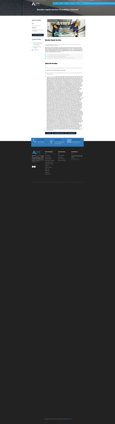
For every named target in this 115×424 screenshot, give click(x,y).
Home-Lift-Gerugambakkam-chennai (67, 400)
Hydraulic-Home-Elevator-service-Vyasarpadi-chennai (54, 225)
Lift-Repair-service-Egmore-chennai (71, 295)
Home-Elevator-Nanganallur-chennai (44, 410)
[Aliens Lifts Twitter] (35, 167)
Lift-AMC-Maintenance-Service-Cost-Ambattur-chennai (59, 320)
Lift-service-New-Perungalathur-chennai (58, 271)
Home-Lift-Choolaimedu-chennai (57, 398)
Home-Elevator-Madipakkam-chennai (78, 408)
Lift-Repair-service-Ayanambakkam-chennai (69, 290)
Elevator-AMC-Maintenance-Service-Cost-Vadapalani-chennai (59, 359)
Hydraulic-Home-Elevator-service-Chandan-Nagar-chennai (63, 193)
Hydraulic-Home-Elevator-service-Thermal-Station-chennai (70, 223)
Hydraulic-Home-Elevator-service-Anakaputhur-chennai (47, 188)
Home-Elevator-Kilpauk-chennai (74, 406)
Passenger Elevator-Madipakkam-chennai (73, 381)
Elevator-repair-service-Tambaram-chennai (42, 256)
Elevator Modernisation (61, 160)
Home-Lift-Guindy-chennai (69, 401)
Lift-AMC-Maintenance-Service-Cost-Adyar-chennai (52, 318)
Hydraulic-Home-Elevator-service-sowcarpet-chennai (65, 221)
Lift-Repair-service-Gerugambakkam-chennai (60, 297)
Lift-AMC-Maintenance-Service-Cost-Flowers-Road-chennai (46, 333)
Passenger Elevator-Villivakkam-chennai (46, 391)
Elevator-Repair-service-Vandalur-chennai (74, 315)
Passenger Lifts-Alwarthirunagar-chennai (49, 364)
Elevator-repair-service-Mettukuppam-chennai (54, 236)
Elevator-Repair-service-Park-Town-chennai (46, 311)
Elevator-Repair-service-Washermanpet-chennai (48, 317)
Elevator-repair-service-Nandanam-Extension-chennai (62, 240)
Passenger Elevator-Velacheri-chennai (72, 390)
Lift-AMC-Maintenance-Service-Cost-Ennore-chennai (43, 332)
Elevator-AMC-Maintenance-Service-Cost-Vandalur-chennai (49, 360)
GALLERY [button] (75, 3)
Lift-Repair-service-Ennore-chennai (45, 296)
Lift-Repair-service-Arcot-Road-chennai (57, 289)
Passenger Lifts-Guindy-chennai (77, 374)
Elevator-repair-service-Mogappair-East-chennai (72, 237)
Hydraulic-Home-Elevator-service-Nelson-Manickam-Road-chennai (52, 206)
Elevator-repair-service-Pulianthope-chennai (63, 248)
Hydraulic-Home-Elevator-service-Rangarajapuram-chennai (62, 217)
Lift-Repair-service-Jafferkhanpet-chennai (64, 300)
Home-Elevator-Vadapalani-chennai (63, 415)
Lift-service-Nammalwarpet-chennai (38, 269)
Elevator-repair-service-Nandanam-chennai (47, 240)
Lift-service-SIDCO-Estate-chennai (40, 282)
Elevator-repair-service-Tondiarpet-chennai (54, 258)
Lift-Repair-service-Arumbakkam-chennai (69, 289)
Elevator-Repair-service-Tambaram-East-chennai (75, 313)
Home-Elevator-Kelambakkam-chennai (53, 406)
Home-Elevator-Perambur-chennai (60, 412)
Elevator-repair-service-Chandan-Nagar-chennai (71, 226)
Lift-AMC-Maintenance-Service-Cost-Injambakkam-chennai (65, 337)
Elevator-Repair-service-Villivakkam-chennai (65, 316)
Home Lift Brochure (71, 133)
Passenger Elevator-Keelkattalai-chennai (69, 378)
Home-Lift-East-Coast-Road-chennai (38, 399)
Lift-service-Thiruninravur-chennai (75, 283)
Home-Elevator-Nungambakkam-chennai (56, 410)
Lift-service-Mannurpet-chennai (37, 266)
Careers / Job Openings (72, 0)
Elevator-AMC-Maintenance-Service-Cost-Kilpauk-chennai (68, 343)
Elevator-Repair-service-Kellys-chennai (60, 303)
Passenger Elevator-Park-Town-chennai (48, 385)
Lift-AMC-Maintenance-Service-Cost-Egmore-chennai (58, 331)
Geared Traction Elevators (49, 162)
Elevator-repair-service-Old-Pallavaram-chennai (70, 242)
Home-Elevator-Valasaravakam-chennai (75, 415)
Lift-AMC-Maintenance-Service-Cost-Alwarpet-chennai (73, 319)
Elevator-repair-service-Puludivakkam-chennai (40, 249)
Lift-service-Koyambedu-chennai (48, 263)
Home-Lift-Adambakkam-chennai (49, 392)
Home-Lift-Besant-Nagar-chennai (67, 396)
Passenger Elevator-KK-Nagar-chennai (68, 379)
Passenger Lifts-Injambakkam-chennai (39, 376)
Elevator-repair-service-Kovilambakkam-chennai (42, 231)
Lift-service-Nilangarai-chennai (70, 271)
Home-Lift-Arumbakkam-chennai (44, 395)
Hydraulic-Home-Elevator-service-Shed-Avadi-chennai (46, 220)
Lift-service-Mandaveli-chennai (56, 265)
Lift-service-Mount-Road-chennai (67, 268)
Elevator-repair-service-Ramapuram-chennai (40, 251)
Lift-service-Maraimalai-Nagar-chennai (49, 266)
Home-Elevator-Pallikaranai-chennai (74, 411)
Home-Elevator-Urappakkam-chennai (52, 415)
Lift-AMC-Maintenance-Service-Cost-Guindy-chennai (75, 335)
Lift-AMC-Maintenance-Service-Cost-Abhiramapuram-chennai (65, 317)
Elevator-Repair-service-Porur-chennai (48, 313)
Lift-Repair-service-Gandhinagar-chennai (46, 297)
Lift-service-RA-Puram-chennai (77, 279)
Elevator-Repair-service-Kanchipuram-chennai (71, 301)
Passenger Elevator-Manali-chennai (47, 382)
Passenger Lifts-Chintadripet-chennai (54, 369)
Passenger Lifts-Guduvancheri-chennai (66, 374)
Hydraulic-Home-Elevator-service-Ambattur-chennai (62, 187)
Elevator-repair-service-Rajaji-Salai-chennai (48, 250)
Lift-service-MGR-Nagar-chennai (45, 267)
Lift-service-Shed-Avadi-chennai (58, 281)
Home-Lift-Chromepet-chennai (67, 398)
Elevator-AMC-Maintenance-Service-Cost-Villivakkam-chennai (55, 361)
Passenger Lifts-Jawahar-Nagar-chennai (76, 376)
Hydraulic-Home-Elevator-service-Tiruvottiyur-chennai (55, 224)
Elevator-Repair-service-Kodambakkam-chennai (65, 304)
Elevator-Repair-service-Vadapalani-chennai (46, 315)
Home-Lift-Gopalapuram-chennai (78, 400)
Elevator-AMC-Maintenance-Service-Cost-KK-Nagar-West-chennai (57, 344)
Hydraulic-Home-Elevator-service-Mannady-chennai (52, 201)
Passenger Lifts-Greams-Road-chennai (53, 374)
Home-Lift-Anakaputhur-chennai (45, 394)
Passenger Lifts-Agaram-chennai (55, 363)
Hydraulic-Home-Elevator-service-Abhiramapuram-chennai (42, 184)
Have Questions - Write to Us (59, 133)
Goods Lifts (47, 165)
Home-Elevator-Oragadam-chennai (42, 411)
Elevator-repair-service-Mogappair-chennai (58, 237)
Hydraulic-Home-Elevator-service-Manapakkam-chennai (49, 200)
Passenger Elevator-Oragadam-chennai (51, 384)
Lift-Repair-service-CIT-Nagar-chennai (47, 295)
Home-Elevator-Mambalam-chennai (38, 409)
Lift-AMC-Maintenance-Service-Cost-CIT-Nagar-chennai (74, 330)
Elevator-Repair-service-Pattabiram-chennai (61, 313)
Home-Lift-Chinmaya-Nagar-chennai (67, 397)
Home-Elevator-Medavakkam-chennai (71, 409)
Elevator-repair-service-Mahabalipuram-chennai (73, 233)
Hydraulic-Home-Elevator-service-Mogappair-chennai (73, 203)
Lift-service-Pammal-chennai (76, 273)
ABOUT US (58, 3)
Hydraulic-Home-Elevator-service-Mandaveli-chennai (66, 200)
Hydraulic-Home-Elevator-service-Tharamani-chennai (52, 223)
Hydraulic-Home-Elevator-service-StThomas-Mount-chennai (50, 222)
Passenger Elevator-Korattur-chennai (48, 381)
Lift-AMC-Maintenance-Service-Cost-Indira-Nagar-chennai (47, 337)
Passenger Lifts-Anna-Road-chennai (69, 365)
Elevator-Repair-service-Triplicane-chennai (69, 314)
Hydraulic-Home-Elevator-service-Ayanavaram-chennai (41, 192)
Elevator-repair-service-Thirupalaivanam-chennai (47, 257)
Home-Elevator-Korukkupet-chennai (66, 408)
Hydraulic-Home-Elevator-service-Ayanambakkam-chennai (54, 191)
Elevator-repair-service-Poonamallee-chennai (69, 247)
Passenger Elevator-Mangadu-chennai (59, 382)
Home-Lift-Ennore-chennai (68, 399)
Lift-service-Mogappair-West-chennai (46, 268)
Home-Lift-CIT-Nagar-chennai (77, 398)
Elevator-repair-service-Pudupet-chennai (49, 248)
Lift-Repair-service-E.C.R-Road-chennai (59, 295)
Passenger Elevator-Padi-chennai (75, 384)
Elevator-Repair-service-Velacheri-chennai (39, 316)
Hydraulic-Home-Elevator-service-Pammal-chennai (59, 210)
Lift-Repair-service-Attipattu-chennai (45, 290)
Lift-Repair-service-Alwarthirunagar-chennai (58, 287)
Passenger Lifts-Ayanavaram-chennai (61, 367)
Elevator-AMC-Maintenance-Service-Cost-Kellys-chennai (50, 343)
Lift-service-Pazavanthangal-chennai (55, 274)
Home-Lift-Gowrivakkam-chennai (38, 401)
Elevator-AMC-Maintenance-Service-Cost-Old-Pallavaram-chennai (51, 350)
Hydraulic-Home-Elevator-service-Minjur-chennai (40, 203)
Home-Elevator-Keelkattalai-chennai (41, 406)
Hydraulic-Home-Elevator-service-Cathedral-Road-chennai (44, 193)
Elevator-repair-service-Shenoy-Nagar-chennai (42, 254)
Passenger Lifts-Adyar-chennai (44, 363)
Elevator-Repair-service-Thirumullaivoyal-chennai (40, 314)
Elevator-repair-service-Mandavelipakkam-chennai (65, 234)
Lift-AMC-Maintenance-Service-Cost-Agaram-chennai (68, 318)
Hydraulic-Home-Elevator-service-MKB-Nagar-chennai (56, 203)
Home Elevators (47, 155)
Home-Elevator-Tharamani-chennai (53, 414)
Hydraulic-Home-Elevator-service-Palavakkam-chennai (73, 209)
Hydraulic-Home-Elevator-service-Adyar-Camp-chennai (61, 185)
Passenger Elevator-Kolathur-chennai (72, 380)
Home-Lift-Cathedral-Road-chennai (38, 397)
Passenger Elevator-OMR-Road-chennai (39, 384)
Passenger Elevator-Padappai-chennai (64, 384)
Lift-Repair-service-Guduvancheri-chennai (61, 298)
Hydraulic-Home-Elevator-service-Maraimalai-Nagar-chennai (69, 201)
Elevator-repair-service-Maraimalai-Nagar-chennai (60, 235)
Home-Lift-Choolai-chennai (47, 398)
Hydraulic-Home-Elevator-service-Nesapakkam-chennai (41, 207)
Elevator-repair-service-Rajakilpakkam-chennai (62, 250)
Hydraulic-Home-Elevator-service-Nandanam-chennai (62, 205)
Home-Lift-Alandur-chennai (76, 392)
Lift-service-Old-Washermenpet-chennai (46, 273)
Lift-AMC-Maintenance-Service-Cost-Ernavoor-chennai (60, 332)
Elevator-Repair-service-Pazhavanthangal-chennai (60, 311)
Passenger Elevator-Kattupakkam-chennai (56, 378)
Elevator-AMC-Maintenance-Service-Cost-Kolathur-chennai (69, 345)
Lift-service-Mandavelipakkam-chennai (67, 265)
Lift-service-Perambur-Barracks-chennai (67, 274)
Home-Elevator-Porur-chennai (67, 413)
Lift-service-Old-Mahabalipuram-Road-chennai (59, 272)
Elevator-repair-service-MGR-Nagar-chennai (68, 236)
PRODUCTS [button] (63, 3)
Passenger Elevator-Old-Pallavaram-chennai (76, 383)
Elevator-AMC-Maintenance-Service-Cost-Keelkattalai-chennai (62, 342)
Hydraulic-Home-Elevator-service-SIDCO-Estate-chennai (48, 221)
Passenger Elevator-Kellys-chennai (45, 379)
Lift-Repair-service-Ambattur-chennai (71, 287)
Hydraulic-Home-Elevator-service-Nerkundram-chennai (72, 206)
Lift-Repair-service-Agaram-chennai (60, 286)
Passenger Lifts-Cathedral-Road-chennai (58, 368)
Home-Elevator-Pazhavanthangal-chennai (48, 412)
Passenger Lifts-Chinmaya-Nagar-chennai (41, 369)
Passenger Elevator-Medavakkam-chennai (71, 382)
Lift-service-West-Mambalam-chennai (51, 285)
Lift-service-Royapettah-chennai (46, 280)
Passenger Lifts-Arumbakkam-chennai (54, 366)
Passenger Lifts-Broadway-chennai (46, 368)
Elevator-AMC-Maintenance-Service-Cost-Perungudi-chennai (73, 353)
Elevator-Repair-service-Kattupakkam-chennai (65, 302)
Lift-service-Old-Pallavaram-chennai (72, 272)
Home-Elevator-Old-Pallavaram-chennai (69, 410)
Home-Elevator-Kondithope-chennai (44, 408)
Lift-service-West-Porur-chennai (62, 285)
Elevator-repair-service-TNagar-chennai (41, 258)
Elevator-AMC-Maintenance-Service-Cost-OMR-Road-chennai (71, 350)
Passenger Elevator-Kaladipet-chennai (39, 377)
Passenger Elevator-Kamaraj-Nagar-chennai (51, 377)
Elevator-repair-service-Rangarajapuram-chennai (54, 251)
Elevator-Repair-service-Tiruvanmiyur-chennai (55, 314)
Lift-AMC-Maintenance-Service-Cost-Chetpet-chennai (48, 328)
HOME (54, 3)
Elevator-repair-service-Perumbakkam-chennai (40, 247)
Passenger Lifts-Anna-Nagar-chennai (58, 365)
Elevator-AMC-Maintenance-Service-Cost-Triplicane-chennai (70, 358)
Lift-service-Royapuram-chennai (56, 280)
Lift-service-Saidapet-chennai (65, 280)
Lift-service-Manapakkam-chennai (45, 265)
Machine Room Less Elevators (49, 160)
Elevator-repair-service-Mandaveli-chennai (50, 234)
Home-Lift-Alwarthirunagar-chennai (55, 393)
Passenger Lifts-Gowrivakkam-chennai (41, 374)
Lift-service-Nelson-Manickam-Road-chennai (73, 270)
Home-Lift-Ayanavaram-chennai (46, 396)
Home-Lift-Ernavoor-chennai (76, 399)
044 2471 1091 (42, 142)
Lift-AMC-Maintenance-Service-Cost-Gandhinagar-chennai (65, 333)
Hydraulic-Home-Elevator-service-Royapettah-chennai (62, 218)
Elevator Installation (61, 155)
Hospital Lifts (47, 170)
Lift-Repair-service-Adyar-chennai (50, 286)
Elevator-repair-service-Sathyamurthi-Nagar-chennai (50, 253)
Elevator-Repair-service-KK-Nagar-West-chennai (50, 304)
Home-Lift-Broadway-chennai (77, 396)
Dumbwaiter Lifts (48, 174)
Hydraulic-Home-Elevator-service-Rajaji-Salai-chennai (58, 216)
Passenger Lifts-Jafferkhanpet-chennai (64, 376)
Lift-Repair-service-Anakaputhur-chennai (58, 288)
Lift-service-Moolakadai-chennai (57, 268)
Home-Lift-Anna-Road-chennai (65, 394)
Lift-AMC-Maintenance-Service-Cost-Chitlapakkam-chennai (53, 329)
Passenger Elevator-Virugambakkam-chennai (60, 391)
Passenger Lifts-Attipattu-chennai (78, 366)
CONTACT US (81, 3)
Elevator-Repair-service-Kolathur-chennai (46, 305)
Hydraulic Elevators (48, 157)
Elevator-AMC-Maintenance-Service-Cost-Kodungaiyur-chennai (50, 345)
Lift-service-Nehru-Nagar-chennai (61, 270)
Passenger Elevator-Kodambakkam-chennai (46, 380)
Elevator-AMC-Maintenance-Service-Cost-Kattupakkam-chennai (43, 342)
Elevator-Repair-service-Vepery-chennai (52, 316)
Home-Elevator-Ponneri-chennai (44, 413)
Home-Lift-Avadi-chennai (73, 395)
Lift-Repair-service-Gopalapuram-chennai (73, 297)
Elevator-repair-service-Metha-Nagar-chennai (40, 236)
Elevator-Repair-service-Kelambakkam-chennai (46, 303)
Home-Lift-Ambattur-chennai (65, 393)
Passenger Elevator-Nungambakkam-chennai (61, 383)
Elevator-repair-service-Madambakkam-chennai (62, 232)
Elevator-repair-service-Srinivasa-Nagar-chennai (48, 255)
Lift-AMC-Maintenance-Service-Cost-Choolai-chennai (70, 329)
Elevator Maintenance (61, 158)
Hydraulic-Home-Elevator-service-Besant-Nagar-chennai (59, 192)
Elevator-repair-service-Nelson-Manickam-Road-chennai (58, 241)
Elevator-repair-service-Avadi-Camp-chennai (57, 226)
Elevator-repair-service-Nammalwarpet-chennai (46, 239)
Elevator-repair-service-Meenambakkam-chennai (75, 235)
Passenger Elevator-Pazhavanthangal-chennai (61, 385)
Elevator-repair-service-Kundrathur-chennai (71, 231)
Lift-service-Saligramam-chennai (75, 280)
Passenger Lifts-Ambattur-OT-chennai (73, 364)
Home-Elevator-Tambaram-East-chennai (41, 414)
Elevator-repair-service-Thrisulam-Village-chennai (63, 257)
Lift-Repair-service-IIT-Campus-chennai (63, 299)
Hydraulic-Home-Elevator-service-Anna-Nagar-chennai (65, 188)
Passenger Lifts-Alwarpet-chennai (38, 364)
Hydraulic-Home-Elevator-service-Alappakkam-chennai (60, 186)
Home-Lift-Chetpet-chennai (57, 397)
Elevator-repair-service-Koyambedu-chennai (57, 231)
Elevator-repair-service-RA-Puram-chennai (69, 251)
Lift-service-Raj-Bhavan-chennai (45, 279)
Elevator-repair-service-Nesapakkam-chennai (40, 242)
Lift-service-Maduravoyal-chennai (72, 264)
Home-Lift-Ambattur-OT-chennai (76, 393)
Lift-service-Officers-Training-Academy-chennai (44, 272)
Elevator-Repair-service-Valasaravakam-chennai (60, 315)
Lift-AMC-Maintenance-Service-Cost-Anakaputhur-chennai (63, 321)
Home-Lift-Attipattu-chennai (64, 395)
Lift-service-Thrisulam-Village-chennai (49, 284)
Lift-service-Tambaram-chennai (45, 283)
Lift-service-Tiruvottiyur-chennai (60, 284)
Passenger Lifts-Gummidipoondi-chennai (39, 375)
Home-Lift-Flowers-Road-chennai (45, 400)
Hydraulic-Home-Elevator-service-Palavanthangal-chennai (42, 210)
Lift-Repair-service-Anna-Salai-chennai (45, 289)
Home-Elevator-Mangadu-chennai (59, 409)
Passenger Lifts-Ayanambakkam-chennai (48, 367)
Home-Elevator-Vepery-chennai (59, 416)
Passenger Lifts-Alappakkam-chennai (76, 363)
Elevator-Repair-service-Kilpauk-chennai (72, 303)
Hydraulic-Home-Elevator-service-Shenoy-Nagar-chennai (64, 220)
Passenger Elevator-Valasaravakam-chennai (59, 390)
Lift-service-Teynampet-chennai (55, 283)
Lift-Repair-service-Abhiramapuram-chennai (74, 285)
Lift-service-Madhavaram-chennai (49, 264)
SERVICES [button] (69, 3)
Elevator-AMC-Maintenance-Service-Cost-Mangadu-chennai (51, 348)
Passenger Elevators (48, 158)
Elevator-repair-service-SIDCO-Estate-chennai (71, 254)
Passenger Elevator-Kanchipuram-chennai (65, 377)
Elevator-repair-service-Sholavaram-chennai (57, 254)
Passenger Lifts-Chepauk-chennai (70, 368)
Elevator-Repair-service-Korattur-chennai (73, 305)
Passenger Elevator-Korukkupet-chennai (60, 381)
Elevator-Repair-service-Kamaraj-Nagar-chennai (56, 301)
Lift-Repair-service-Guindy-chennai (74, 298)
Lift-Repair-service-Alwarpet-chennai (45, 287)
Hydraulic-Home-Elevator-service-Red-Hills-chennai (46, 218)
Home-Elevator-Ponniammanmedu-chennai (56, 413)
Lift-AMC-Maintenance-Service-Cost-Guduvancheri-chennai (57, 335)
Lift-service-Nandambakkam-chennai (64, 269)
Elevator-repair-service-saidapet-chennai (72, 252)
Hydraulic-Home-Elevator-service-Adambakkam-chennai (60, 184)
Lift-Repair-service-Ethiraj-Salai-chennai (69, 296)
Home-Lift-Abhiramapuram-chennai (38, 392)
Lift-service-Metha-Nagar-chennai (72, 266)
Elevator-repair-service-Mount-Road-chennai (66, 238)
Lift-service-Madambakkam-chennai (38, 264)
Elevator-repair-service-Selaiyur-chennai (64, 253)
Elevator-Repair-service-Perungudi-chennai (39, 312)
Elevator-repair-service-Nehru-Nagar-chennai (42, 241)
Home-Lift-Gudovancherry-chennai (59, 401)
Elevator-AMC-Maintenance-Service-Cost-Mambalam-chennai (64, 347)
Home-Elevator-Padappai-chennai (53, 411)
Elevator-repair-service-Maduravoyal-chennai (58, 233)
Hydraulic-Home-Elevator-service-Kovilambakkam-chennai (66, 195)
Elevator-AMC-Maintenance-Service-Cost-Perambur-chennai (54, 353)
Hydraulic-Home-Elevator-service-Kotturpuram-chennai (48, 195)
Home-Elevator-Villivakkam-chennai (69, 416)
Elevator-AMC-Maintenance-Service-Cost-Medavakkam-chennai (70, 348)
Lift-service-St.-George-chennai (72, 282)
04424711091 (78, 159)
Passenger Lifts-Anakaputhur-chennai (46, 365)
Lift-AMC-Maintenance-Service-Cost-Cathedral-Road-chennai (64, 327)
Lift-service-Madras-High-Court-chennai (61, 264)
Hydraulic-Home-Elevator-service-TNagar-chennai (72, 224)
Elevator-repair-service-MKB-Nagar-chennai (44, 237)
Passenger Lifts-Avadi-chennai (37, 367)
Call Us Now (49, 133)
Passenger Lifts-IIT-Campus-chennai (64, 375)
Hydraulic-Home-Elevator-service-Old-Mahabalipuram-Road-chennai (69, 208)
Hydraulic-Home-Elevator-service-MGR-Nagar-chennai (74, 202)
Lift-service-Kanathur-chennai (68, 263)
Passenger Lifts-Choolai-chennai (78, 369)
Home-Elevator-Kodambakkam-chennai (60, 407)
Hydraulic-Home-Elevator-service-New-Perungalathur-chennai (60, 207)
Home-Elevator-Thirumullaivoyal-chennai (65, 414)
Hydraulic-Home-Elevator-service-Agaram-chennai (43, 186)
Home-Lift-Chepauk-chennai (48, 397)
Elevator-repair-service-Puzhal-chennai (68, 249)
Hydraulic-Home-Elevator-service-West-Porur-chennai (41, 226)
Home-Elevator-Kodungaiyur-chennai (73, 407)
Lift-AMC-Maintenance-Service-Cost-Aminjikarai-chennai (45, 321)
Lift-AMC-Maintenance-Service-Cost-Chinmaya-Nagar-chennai (66, 328)
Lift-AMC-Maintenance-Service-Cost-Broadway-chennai (46, 327)
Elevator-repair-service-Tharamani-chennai (69, 256)
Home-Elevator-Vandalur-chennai (38, 416)
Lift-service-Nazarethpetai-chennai (50, 270)
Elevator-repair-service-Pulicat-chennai (76, 248)
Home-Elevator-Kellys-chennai (64, 406)
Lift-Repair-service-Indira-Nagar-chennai (75, 299)
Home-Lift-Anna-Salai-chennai (75, 394)
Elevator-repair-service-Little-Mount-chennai (48, 232)
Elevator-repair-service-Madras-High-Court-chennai (43, 233)
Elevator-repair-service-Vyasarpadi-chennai (68, 258)
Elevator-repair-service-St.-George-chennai (63, 255)
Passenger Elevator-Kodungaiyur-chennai (59, 380)
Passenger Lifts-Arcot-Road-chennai (42, 366)
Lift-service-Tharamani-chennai (65, 283)
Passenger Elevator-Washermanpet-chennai (75, 391)
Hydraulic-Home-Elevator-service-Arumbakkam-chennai (67, 189)
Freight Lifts (47, 172)
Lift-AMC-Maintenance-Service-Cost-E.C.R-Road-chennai (41, 331)
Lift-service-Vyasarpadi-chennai (40, 285)
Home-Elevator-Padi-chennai (63, 411)
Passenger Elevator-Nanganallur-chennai (47, 383)
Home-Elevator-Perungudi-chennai (71, 412)
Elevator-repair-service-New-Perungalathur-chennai (55, 242)
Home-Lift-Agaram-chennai (67, 392)
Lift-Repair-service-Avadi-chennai (56, 290)
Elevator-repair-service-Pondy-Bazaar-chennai (54, 247)
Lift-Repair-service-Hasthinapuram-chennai (50, 299)
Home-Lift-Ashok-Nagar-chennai (55, 395)
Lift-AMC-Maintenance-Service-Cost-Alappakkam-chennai (55, 319)
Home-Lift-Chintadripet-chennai (78, 397)
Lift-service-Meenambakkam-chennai (60, 266)
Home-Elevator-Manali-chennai (49, 409)
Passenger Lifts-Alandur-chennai (65, 363)
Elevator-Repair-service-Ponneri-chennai (66, 312)
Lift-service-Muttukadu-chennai (78, 268)
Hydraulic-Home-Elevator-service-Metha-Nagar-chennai (57, 202)
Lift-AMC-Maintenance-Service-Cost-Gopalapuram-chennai (52, 334)
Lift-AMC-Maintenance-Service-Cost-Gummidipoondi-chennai (42, 336)
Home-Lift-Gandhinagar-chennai (56, 400)
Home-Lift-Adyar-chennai (59, 392)
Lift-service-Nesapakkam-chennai (47, 271)
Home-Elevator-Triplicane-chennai (40, 415)
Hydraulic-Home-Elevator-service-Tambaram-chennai (68, 222)
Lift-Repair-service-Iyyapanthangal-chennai (51, 300)
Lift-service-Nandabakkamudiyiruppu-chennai (51, 269)
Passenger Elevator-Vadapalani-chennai (45, 390)
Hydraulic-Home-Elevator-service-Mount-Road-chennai (58, 204)
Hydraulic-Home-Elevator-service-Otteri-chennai (56, 209)
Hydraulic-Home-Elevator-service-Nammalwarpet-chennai (44, 205)
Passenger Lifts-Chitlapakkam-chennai (66, 369)
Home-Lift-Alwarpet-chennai (45, 393)
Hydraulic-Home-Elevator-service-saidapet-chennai (47, 219)
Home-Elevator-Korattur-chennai (55, 408)
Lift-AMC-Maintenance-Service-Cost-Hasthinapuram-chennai (61, 336)
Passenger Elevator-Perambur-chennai (75, 385)
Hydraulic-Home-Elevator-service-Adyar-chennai (45, 185)
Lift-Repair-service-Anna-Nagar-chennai (71, 288)
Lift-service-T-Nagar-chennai (69, 284)
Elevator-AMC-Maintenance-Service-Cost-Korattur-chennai (57, 346)
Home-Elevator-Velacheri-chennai (48, 416)
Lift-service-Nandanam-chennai (75, 269)
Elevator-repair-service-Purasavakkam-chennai (54, 249)
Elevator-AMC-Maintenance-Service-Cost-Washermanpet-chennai (51, 362)
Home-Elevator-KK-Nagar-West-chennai (47, 407)
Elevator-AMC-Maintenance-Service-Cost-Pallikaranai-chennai (45, 352)
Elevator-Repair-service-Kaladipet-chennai (41, 301)
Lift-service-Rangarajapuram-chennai (66, 279)
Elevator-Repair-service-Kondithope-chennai (60, 305)
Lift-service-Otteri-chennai (57, 273)
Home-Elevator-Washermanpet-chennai (47, 417)
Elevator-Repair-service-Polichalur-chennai (53, 312)
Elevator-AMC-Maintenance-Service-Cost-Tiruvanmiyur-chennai (51, 358)
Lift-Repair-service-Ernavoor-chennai (57, 296)
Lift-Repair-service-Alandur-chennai (72, 286)
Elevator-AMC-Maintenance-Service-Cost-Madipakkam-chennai (45, 347)
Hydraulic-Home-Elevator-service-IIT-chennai (62, 194)
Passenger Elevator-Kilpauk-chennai (56, 379)
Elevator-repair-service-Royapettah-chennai (45, 252)
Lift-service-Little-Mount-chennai (78, 263)
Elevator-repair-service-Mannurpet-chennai (45, 235)
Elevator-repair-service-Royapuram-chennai (59, 252)
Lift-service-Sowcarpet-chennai (51, 282)
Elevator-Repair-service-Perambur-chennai (75, 311)
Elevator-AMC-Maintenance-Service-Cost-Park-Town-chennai (64, 352)
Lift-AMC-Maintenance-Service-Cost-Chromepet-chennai (57, 330)
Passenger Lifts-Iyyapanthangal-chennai (51, 376)
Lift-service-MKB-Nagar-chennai (64, 267)
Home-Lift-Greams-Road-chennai (48, 401)
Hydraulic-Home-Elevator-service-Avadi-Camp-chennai (69, 190)
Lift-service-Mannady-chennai (77, 265)
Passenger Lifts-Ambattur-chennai (61, 364)
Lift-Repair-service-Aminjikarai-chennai (46, 288)
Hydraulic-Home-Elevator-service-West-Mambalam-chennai (72, 225)
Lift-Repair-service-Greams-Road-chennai (48, 298)
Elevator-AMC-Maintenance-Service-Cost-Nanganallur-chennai (58, 349)
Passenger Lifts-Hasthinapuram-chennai (52, 375)
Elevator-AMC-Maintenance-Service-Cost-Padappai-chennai (58, 351)
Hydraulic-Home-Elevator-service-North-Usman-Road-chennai (48, 208)
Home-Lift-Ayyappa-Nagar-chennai (56, 396)
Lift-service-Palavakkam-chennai (66, 273)
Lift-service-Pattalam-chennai (44, 274)
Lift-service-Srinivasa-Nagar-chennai (61, 282)
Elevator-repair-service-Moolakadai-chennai (52, 238)
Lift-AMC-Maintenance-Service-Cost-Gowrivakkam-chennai (70, 334)
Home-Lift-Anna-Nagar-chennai (56, 394)
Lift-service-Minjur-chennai (54, 267)
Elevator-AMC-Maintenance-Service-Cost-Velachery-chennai (68, 360)
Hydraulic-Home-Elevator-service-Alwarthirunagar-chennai (44, 187)
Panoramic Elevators (48, 167)
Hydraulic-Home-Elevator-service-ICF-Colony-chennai (46, 194)
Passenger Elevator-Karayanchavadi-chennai (42, 378)
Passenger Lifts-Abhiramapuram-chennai (67, 362)
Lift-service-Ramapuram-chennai (55, 279)
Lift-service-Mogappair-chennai (74, 267)
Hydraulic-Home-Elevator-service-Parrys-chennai (75, 210)
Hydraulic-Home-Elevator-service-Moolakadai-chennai (41, 204)
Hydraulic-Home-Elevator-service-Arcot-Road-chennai (49, 189)
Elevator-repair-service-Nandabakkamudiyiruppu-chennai (63, 239)
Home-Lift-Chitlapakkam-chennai (38, 398)
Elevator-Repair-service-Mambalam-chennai (65, 306)
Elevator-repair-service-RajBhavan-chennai (76, 250)
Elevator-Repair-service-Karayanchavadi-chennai (50, 302)
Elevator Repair (60, 157)
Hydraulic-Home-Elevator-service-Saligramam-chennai (64, 219)
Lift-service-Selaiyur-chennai (48, 281)
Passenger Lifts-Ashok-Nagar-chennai (66, 366)
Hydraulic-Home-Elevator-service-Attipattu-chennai (53, 190)
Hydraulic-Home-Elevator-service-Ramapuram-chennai (44, 217)
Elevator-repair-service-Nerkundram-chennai (74, 241)
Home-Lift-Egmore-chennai (48, 399)
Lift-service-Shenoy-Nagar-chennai (69, 281)
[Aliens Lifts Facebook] (33, 167)
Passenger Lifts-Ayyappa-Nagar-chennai (73, 367)
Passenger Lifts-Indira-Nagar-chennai (76, 375)
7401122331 (74, 159)
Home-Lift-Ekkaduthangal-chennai (58, 399)
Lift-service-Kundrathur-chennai (58, 263)
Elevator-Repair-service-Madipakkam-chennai (51, 306)
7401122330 (42, 141)
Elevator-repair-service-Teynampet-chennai (55, 256)
